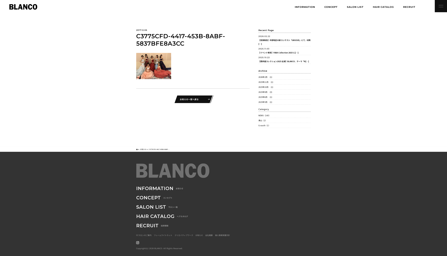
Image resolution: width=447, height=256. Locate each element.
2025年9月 (265, 92)
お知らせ (143, 149)
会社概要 (209, 235)
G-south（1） (264, 125)
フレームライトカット (163, 235)
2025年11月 (265, 82)
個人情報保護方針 (222, 235)
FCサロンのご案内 (143, 235)
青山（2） (262, 120)
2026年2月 (265, 77)
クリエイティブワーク (184, 235)
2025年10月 (265, 87)
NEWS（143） (264, 115)
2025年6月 (265, 97)
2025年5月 (265, 102)
